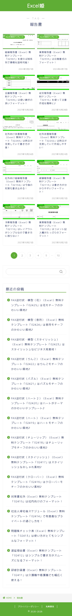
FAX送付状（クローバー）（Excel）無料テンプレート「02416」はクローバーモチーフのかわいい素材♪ (37, 481)
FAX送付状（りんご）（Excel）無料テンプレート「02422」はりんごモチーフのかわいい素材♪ (37, 364)
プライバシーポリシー (28, 606)
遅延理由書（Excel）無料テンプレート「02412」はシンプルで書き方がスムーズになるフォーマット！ (37, 555)
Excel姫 (36, 6)
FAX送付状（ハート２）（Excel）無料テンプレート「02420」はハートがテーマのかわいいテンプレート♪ (37, 403)
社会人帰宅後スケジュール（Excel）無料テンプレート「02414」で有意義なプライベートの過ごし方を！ (38, 516)
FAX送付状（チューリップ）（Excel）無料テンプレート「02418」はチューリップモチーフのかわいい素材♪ (37, 442)
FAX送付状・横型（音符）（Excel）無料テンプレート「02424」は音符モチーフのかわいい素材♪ (37, 324)
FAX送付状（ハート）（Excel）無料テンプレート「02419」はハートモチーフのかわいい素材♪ (37, 423)
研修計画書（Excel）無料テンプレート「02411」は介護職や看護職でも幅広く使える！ (37, 575)
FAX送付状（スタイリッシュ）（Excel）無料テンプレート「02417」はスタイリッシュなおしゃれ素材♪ (37, 462)
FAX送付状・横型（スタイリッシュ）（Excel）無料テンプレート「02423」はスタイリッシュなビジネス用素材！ (38, 344)
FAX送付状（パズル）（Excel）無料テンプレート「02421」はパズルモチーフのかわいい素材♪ (37, 383)
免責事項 (50, 606)
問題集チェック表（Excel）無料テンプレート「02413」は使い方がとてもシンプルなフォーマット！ (38, 535)
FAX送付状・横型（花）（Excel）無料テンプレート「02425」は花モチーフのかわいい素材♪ (37, 305)
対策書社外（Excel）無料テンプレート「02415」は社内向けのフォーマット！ (37, 499)
